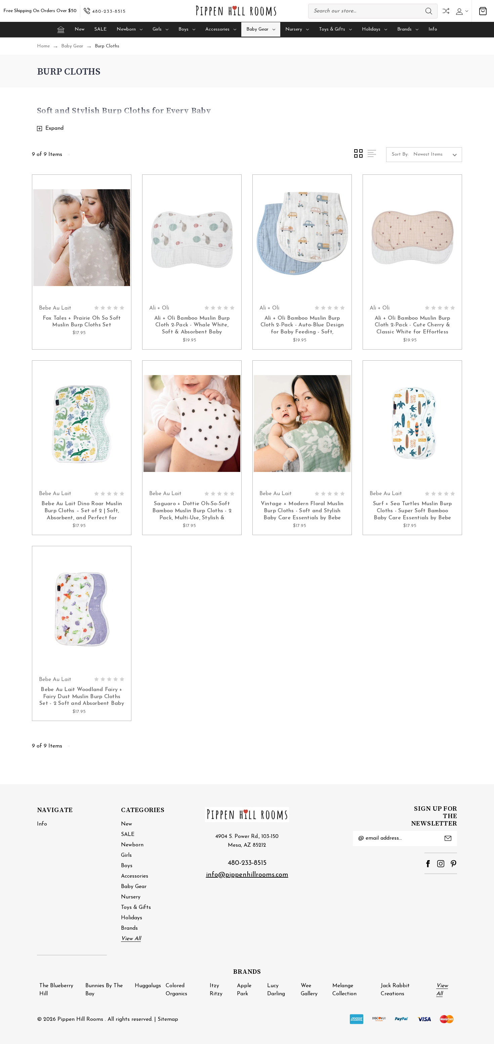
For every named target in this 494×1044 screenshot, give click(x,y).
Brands (404, 29)
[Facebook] (427, 863)
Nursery (293, 29)
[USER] (461, 11)
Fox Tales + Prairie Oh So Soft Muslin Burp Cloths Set (82, 322)
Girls (157, 29)
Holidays (371, 29)
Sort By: (400, 154)
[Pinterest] (453, 863)
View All (131, 938)
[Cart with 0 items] (483, 11)
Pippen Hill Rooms (80, 1019)
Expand (54, 128)
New (79, 29)
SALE (100, 29)
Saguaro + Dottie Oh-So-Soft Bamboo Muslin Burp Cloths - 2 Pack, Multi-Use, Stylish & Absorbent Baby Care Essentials (192, 511)
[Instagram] (440, 863)
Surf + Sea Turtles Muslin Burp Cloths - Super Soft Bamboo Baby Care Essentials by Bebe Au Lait (412, 511)
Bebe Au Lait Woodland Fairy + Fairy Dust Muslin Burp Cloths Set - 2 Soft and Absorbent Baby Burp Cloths (81, 697)
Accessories (217, 29)
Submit (448, 838)
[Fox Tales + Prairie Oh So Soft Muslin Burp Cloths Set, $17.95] (81, 238)
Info (432, 29)
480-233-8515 (247, 863)
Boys (183, 29)
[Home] (61, 29)
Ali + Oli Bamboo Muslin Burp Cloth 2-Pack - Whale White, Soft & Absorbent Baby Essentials (192, 326)
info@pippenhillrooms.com (247, 875)
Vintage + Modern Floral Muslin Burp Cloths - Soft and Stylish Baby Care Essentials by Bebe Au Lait (302, 511)
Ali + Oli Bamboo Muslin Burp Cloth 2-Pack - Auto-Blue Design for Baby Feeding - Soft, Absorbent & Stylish (302, 326)
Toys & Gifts (332, 29)
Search (429, 11)
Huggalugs (148, 986)
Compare (446, 10)
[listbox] (437, 155)
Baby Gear (257, 29)
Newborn (126, 29)
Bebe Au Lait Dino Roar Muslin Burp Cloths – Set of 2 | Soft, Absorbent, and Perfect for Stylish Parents (81, 511)
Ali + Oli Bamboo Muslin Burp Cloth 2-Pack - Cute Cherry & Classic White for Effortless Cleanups (412, 326)
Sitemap (168, 1019)
